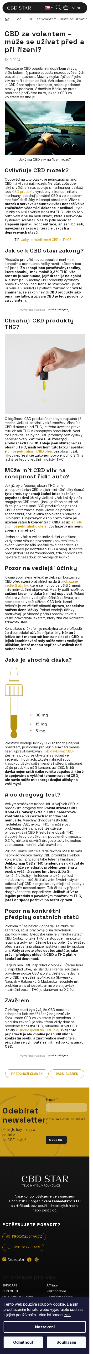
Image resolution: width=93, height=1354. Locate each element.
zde (67, 1314)
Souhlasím (66, 1342)
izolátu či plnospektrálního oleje (43, 524)
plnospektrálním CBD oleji (29, 451)
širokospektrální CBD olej (39, 1030)
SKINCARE (9, 1285)
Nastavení (45, 1327)
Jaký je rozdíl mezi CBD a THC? (46, 240)
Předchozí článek (27, 1074)
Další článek (67, 1074)
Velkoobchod (56, 1291)
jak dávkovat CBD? (59, 751)
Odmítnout (23, 1342)
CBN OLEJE (10, 1291)
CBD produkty (23, 191)
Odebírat (56, 1140)
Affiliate (52, 1285)
